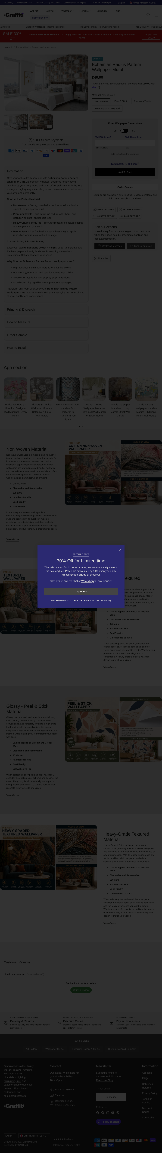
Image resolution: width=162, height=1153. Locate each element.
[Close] (120, 550)
